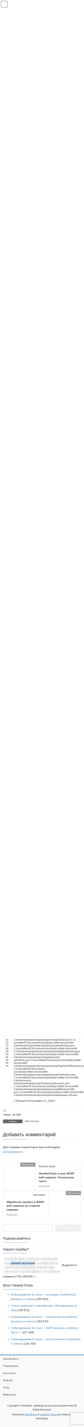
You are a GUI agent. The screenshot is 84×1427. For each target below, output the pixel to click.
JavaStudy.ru (11, 1358)
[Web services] (4, 1164)
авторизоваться (13, 1151)
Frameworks (10, 1365)
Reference (9, 1394)
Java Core (9, 1373)
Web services (32, 1121)
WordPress (31, 1414)
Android (8, 1380)
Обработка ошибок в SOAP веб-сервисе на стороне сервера (25, 1205)
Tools (6, 1387)
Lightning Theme (49, 1414)
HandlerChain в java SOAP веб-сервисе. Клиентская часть (56, 1177)
